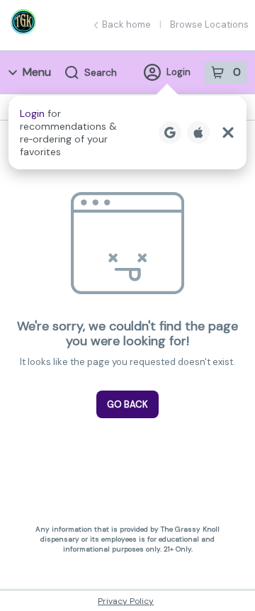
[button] (127, 132)
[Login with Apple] (198, 132)
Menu (37, 72)
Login (178, 72)
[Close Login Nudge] (228, 132)
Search (100, 72)
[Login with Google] (170, 132)
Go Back (127, 404)
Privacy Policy (126, 601)
